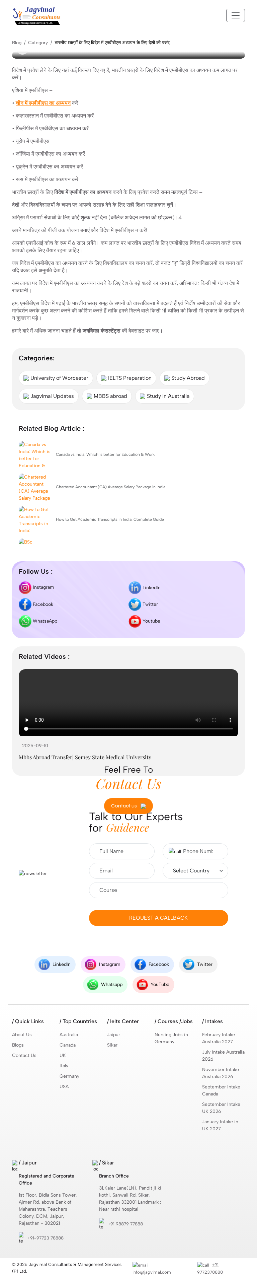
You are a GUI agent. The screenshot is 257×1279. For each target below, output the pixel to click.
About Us (22, 1035)
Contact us (124, 805)
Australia (69, 1035)
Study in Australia (168, 396)
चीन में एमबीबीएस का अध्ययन (43, 103)
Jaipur (113, 1035)
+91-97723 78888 (45, 1237)
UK (63, 1055)
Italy (64, 1066)
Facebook (42, 604)
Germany (69, 1076)
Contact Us (24, 1055)
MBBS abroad (110, 396)
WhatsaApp (44, 621)
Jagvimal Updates (52, 396)
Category (38, 43)
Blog (16, 43)
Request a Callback (158, 918)
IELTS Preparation (130, 378)
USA (64, 1086)
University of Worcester (59, 378)
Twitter (149, 604)
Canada (68, 1045)
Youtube (150, 621)
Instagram (42, 587)
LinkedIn (151, 587)
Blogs (18, 1045)
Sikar (112, 1045)
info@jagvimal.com (152, 1272)
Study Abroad (188, 378)
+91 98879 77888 (125, 1223)
